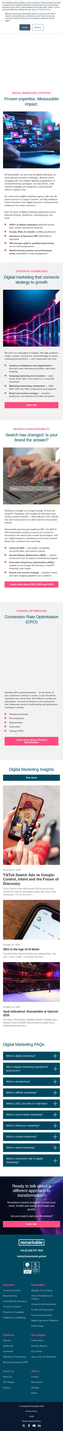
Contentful (8, 1351)
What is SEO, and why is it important (26, 1103)
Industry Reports (39, 1346)
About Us (8, 1371)
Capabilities (38, 1285)
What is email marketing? (20, 1147)
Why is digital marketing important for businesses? (27, 1069)
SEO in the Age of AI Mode (21, 949)
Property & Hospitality (13, 1312)
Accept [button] (25, 27)
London (35, 1377)
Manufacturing (10, 1295)
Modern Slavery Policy (31, 1421)
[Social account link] (23, 1425)
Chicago (35, 1387)
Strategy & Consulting (41, 1290)
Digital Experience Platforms (44, 1320)
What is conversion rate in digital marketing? (24, 1160)
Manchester (37, 1382)
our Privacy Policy (42, 9)
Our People (8, 1382)
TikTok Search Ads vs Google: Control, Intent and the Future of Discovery (31, 879)
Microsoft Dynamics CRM (15, 1362)
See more (31, 777)
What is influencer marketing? (23, 1125)
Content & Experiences (42, 1309)
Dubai (34, 1393)
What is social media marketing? (24, 1114)
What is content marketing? (21, 1136)
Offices (35, 1371)
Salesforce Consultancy (14, 1356)
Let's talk (31, 405)
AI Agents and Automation (43, 1304)
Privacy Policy (31, 1411)
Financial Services (12, 1290)
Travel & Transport (12, 1306)
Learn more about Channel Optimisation (31, 741)
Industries (9, 1285)
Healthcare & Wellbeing (14, 1317)
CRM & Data (37, 1326)
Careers (7, 1387)
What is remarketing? (18, 1081)
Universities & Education (14, 1301)
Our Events (36, 1351)
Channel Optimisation (41, 1315)
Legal (31, 1416)
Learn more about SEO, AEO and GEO (32, 584)
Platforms (8, 1335)
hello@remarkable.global (31, 1256)
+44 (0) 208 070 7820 (31, 1250)
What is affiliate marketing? (21, 1092)
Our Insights (38, 1335)
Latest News (37, 1340)
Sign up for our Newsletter (43, 1356)
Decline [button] (38, 27)
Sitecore (7, 1340)
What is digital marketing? (20, 1056)
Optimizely (8, 1346)
